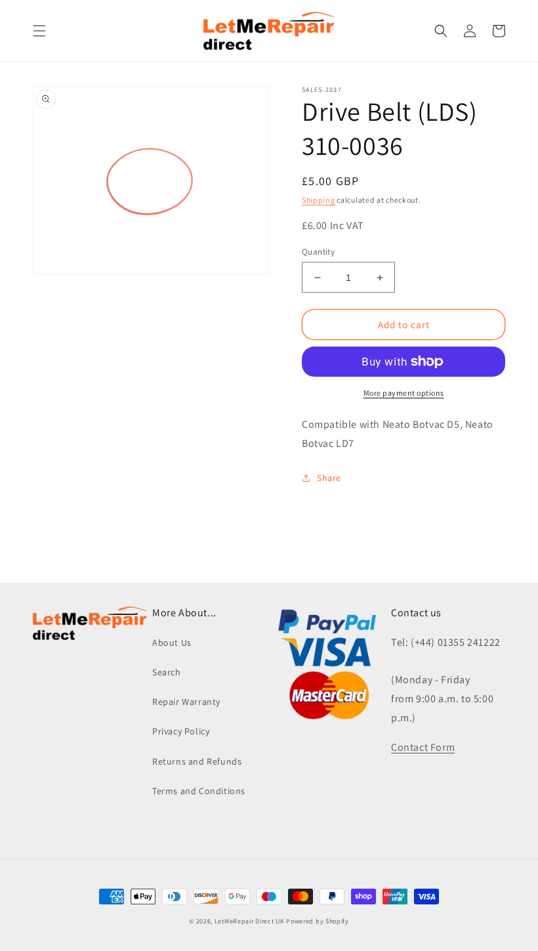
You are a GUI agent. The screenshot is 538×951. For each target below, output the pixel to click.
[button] (39, 30)
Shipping (318, 200)
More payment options (403, 393)
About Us (172, 642)
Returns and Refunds (196, 761)
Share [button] (329, 478)
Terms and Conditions (198, 791)
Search (166, 672)
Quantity (318, 251)
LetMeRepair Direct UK (250, 921)
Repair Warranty (186, 702)
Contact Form (423, 747)
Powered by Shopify (317, 921)
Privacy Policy (180, 731)
